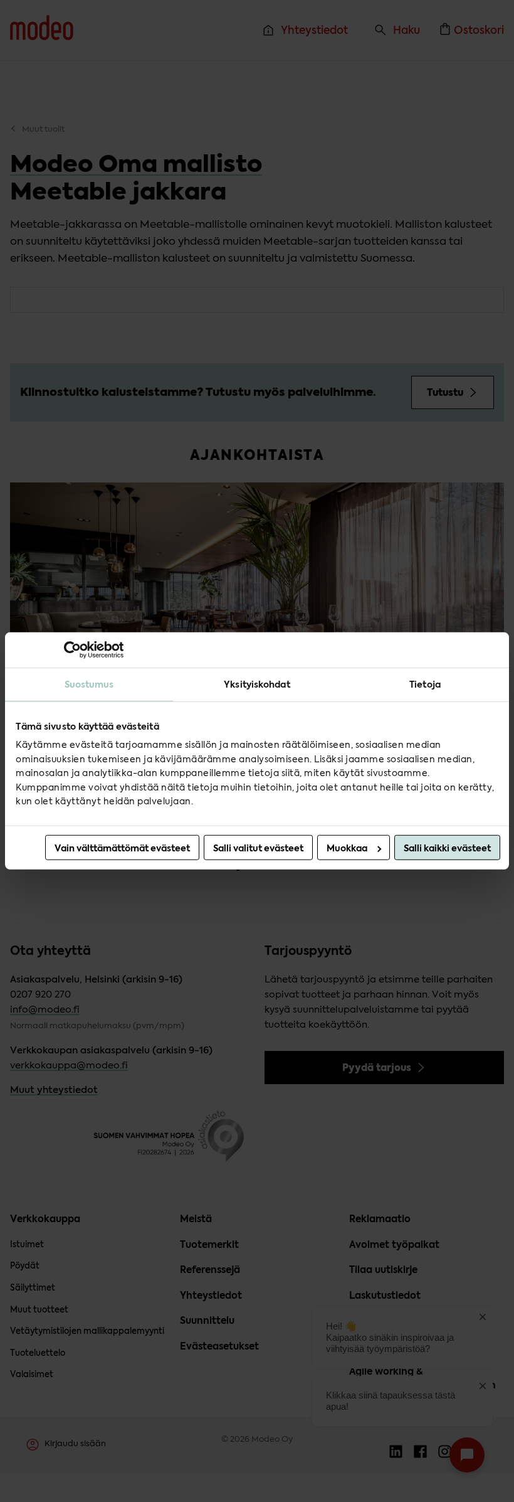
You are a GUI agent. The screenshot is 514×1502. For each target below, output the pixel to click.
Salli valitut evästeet (258, 848)
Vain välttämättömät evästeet (122, 848)
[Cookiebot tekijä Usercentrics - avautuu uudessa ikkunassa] (68, 650)
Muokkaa (347, 848)
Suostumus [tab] (89, 684)
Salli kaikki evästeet (447, 848)
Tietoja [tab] (425, 684)
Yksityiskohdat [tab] (257, 684)
